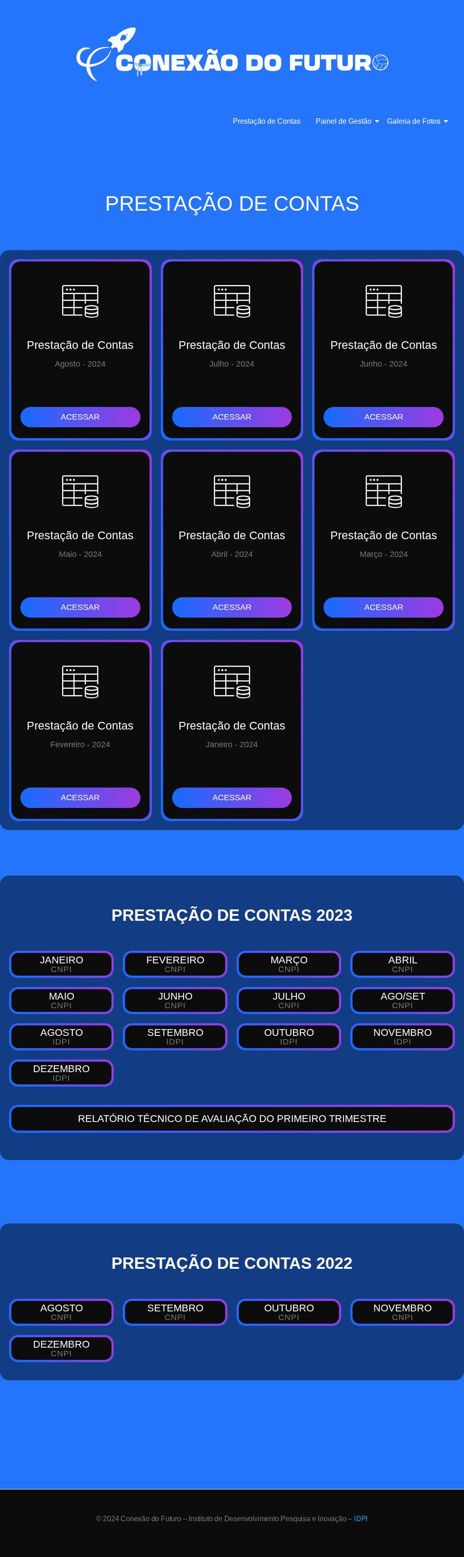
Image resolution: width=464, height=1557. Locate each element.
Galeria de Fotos (413, 121)
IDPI (361, 1518)
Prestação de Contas (266, 121)
